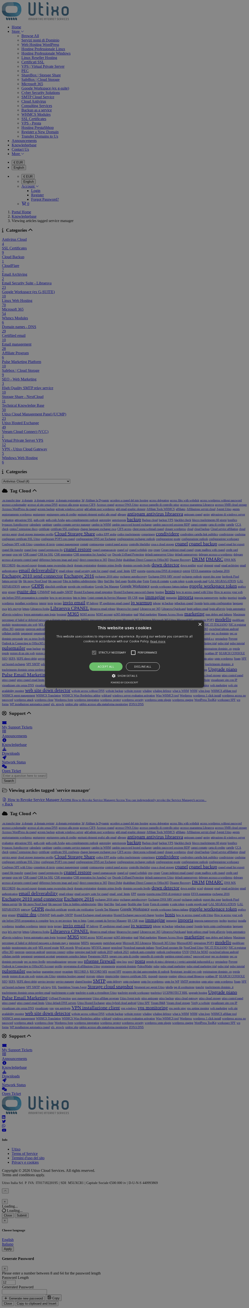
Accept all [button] (106, 666)
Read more (158, 641)
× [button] (200, 624)
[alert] (124, 654)
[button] (124, 653)
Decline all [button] (142, 666)
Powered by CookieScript (124, 682)
